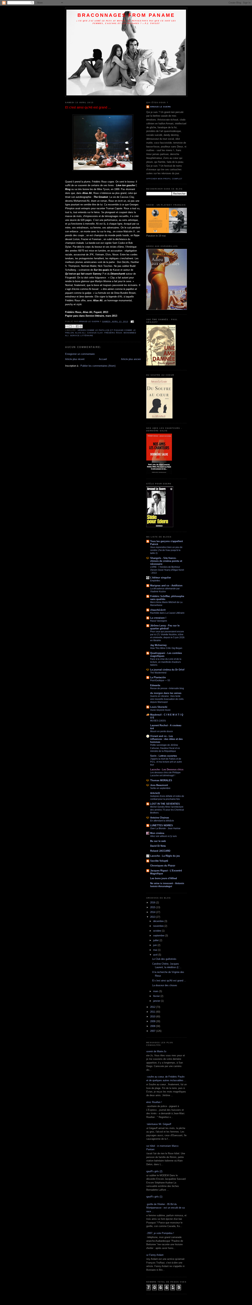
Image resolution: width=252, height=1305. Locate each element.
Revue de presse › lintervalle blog (167, 688)
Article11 (155, 793)
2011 (153, 1011)
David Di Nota (158, 845)
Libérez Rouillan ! (153, 1102)
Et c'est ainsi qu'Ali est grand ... (169, 980)
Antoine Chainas (159, 817)
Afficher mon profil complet (164, 179)
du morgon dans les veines (165, 693)
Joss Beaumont (159, 785)
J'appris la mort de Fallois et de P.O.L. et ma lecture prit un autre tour (166, 762)
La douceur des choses (164, 985)
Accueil (103, 359)
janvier (157, 1000)
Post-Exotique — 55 (160, 680)
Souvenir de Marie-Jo (155, 1051)
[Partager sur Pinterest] (81, 326)
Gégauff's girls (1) (153, 1196)
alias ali (80, 333)
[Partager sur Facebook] (77, 326)
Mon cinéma (157, 833)
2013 (153, 917)
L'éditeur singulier (160, 577)
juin (155, 945)
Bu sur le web (158, 841)
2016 (153, 902)
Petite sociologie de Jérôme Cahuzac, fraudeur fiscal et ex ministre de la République (165, 748)
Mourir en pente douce (161, 731)
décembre (158, 921)
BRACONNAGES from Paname (126, 15)
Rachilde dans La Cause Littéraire (167, 613)
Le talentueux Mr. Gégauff (157, 1124)
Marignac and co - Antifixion (166, 585)
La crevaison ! (158, 617)
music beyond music (160, 710)
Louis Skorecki (158, 707)
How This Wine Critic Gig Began (166, 648)
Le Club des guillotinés (164, 959)
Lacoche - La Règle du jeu (165, 855)
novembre (158, 926)
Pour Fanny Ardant (153, 1255)
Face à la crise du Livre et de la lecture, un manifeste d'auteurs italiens (165, 662)
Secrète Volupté (159, 860)
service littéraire (81, 336)
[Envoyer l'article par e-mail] (132, 321)
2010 (153, 1016)
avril (155, 954)
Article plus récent (74, 359)
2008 (153, 1026)
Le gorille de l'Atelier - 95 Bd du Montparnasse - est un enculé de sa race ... (164, 1208)
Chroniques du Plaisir (162, 865)
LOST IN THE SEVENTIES (165, 803)
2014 (153, 912)
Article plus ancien (131, 359)
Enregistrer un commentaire (80, 354)
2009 (153, 1021)
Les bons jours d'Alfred (163, 878)
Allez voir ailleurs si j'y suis (163, 836)
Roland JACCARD (160, 850)
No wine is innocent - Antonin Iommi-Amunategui (167, 885)
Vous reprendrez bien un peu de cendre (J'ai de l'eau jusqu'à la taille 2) (166, 550)
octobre (157, 930)
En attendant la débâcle (162, 820)
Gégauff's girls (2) (153, 1171)
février (156, 996)
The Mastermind (158, 672)
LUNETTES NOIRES (161, 825)
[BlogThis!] (70, 326)
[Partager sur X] (74, 326)
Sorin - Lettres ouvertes (163, 755)
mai (155, 950)
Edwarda (155, 685)
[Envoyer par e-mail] (67, 326)
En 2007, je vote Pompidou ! (159, 1233)
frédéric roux (113, 333)
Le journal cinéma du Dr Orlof (167, 669)
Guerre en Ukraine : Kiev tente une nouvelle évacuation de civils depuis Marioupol (167, 699)
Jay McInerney (158, 645)
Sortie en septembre (160, 788)
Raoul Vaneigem (158, 621)
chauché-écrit (157, 609)
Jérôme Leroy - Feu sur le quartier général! (164, 627)
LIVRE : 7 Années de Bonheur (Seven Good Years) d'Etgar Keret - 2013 (167, 570)
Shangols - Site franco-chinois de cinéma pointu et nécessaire (166, 561)
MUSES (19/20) (158, 720)
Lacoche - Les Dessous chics (166, 769)
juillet (156, 940)
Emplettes (155, 580)
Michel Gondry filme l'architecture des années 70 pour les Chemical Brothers (167, 810)
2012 (153, 1007)
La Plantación (158, 677)
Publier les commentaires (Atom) (97, 365)
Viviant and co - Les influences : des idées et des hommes (166, 739)
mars (156, 991)
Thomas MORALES (161, 780)
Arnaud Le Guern (160, 107)
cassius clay (95, 333)
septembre (159, 935)
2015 (153, 907)
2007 (153, 1031)
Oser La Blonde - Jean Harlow (165, 828)
